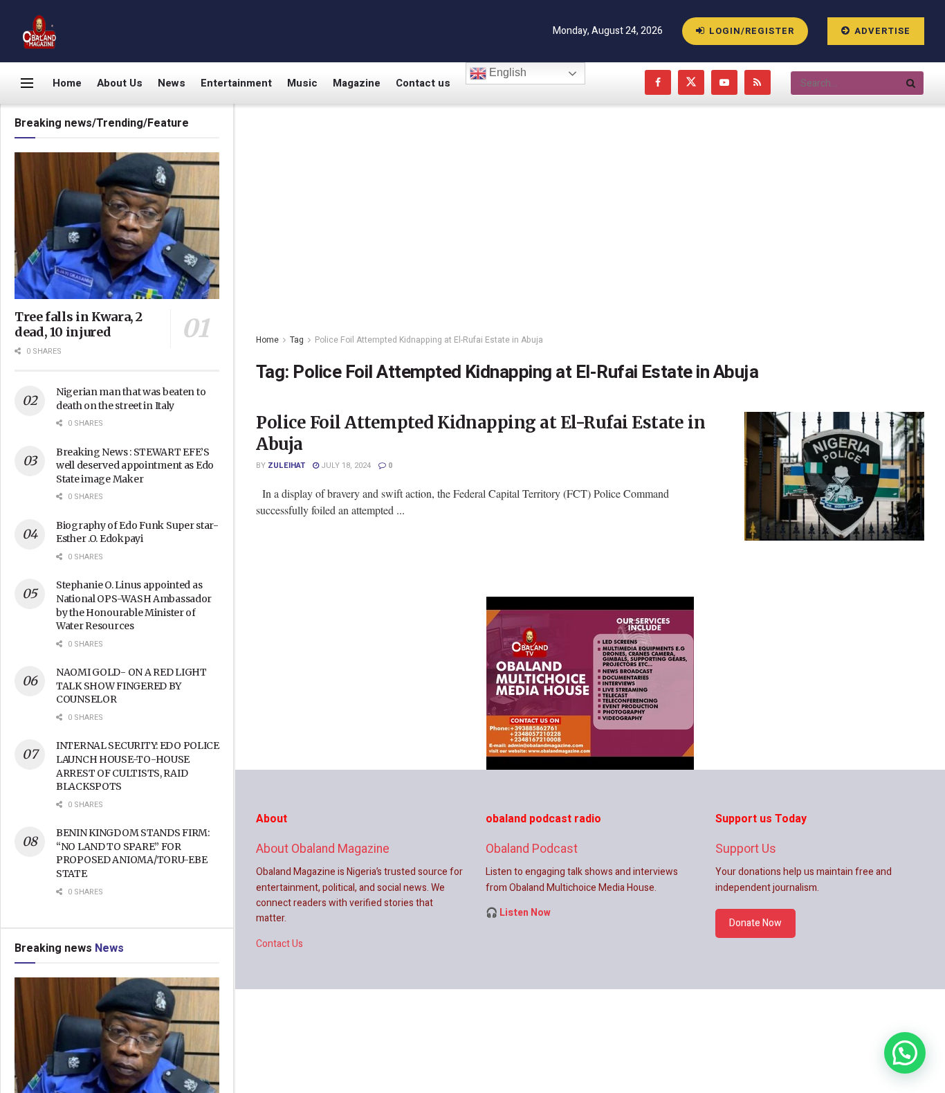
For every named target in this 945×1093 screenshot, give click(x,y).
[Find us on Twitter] (691, 83)
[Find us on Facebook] (658, 83)
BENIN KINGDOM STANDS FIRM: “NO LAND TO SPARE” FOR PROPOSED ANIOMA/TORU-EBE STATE (133, 853)
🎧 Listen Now (518, 912)
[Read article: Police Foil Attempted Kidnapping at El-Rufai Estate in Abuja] (834, 476)
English (506, 72)
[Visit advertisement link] (590, 683)
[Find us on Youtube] (724, 83)
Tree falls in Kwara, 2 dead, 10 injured (79, 325)
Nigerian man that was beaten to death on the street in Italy (130, 399)
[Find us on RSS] (757, 83)
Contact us (423, 83)
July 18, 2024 (345, 465)
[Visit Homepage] (40, 31)
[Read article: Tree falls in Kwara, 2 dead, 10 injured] (117, 225)
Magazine (356, 83)
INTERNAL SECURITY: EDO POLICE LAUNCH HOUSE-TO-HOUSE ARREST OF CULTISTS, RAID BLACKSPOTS (137, 766)
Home (67, 83)
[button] (905, 1053)
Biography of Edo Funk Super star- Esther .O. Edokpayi (137, 532)
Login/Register (750, 30)
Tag (297, 340)
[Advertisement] (590, 208)
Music (302, 83)
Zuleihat (286, 465)
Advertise (881, 30)
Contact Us (279, 944)
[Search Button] (911, 83)
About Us (120, 83)
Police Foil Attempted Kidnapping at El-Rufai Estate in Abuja (429, 340)
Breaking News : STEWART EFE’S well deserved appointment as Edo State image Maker (135, 465)
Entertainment (236, 83)
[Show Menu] (27, 83)
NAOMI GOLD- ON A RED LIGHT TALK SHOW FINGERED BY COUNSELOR (131, 685)
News (171, 83)
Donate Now (755, 923)
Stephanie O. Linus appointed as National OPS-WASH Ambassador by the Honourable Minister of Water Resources (134, 605)
